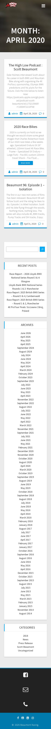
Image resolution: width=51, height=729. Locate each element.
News (25, 639)
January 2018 (25, 524)
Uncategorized (25, 650)
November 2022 (26, 399)
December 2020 (25, 451)
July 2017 (25, 532)
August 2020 (25, 462)
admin (15, 113)
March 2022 (25, 425)
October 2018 (25, 491)
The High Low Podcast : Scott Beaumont (25, 67)
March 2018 (25, 517)
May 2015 (25, 595)
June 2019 (25, 484)
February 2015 (25, 602)
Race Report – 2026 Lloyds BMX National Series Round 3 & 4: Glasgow (25, 277)
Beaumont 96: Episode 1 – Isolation (25, 187)
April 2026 (25, 336)
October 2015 (25, 576)
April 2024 (25, 366)
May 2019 (25, 488)
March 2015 (25, 598)
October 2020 (25, 458)
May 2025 (25, 340)
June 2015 (25, 591)
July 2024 (25, 355)
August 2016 (25, 558)
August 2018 (25, 499)
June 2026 (25, 333)
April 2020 (25, 465)
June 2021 (25, 440)
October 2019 (25, 473)
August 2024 (25, 351)
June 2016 (25, 561)
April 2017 (25, 539)
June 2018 (25, 506)
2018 (25, 635)
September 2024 (25, 347)
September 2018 (25, 495)
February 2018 (25, 521)
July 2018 (25, 502)
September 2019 (25, 477)
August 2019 (25, 480)
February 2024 (25, 373)
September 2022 (25, 403)
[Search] (42, 249)
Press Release (25, 643)
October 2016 (25, 550)
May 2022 (25, 417)
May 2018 (25, 510)
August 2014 (25, 613)
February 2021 (25, 447)
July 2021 (25, 436)
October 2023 (25, 377)
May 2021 (25, 443)
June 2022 (25, 414)
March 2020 (25, 469)
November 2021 (26, 429)
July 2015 (25, 587)
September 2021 (25, 432)
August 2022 (25, 406)
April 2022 (25, 421)
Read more (25, 163)
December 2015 (25, 572)
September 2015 (25, 580)
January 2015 (25, 606)
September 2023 (25, 381)
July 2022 (25, 410)
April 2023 (25, 395)
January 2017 (25, 547)
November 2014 (26, 609)
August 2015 (25, 584)
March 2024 (25, 370)
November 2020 (26, 454)
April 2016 (25, 569)
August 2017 (25, 528)
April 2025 (25, 344)
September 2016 (25, 554)
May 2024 (25, 362)
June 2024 (25, 358)
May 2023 (25, 392)
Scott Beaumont (25, 646)
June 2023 (25, 388)
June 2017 (25, 536)
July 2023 (25, 384)
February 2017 (25, 543)
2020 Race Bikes (25, 126)
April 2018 (25, 513)
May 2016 (25, 565)
